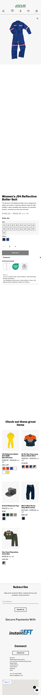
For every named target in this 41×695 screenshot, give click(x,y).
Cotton (31, 280)
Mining (5, 282)
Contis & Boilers (21, 276)
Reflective (21, 282)
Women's (27, 282)
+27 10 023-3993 (16, 673)
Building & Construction (12, 280)
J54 (35, 280)
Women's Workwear (9, 278)
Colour (4, 236)
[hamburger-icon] (12, 10)
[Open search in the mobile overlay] (3, 11)
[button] (37, 18)
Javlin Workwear (31, 276)
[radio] (4, 225)
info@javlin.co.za (18, 675)
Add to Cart (15, 253)
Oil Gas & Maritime (12, 282)
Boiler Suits (13, 276)
